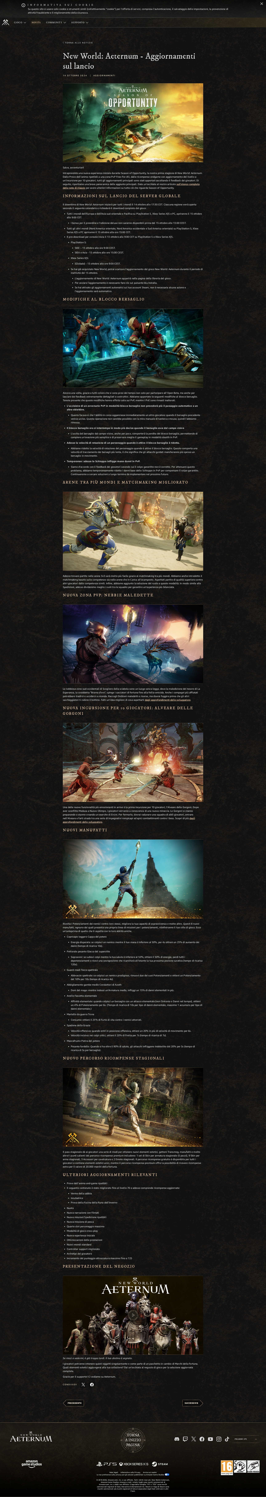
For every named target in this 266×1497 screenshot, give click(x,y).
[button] (133, 122)
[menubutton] (245, 1439)
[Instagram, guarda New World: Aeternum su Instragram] (218, 1439)
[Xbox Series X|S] (133, 1464)
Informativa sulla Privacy (131, 1472)
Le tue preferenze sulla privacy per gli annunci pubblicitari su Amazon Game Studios (131, 1475)
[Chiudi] (261, 4)
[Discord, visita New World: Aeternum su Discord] (176, 1439)
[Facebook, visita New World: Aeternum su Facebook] (202, 1439)
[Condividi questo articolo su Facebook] (92, 1385)
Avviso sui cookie (150, 1472)
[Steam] (160, 1464)
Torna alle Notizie (79, 42)
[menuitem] (20, 22)
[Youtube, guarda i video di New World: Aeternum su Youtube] (210, 1439)
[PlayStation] (106, 1464)
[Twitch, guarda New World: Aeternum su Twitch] (185, 1439)
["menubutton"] (20, 22)
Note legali (113, 1472)
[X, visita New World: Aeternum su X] (193, 1439)
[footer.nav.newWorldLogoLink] (31, 1436)
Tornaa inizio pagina (133, 1440)
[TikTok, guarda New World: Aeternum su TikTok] (227, 1439)
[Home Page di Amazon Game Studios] (32, 1464)
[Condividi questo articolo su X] (83, 1385)
